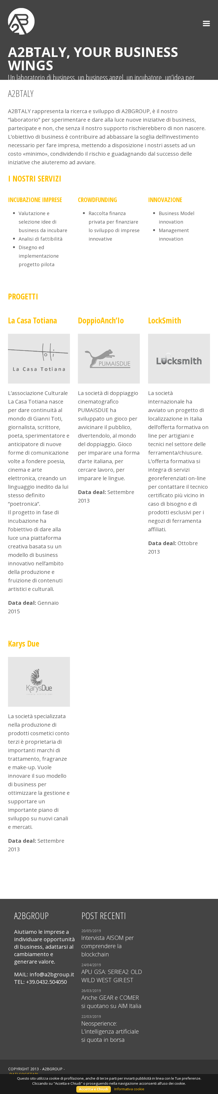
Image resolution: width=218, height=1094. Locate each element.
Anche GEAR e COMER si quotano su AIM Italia (111, 1001)
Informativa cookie (129, 1089)
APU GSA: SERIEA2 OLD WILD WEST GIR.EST (111, 976)
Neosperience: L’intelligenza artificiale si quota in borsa (110, 1031)
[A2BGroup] (21, 16)
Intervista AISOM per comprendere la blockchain (107, 945)
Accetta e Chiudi (93, 1089)
